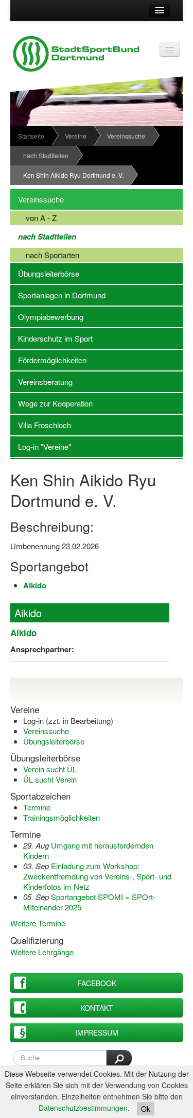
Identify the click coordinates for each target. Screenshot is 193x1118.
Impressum (96, 1032)
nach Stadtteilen (45, 155)
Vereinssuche (126, 135)
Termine (36, 807)
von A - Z (33, 217)
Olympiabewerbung (46, 316)
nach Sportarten (44, 254)
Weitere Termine (37, 923)
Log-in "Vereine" (40, 446)
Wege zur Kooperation (51, 403)
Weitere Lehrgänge (42, 951)
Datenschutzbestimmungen (83, 1108)
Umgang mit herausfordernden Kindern (88, 850)
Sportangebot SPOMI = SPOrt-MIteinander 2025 (89, 901)
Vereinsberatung (41, 381)
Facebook (96, 983)
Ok (145, 1109)
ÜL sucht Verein (50, 779)
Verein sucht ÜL (50, 769)
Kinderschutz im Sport (51, 338)
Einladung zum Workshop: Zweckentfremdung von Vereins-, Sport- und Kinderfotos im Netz (97, 876)
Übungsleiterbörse (44, 273)
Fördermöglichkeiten (48, 359)
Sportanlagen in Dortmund (58, 295)
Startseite (31, 135)
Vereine (75, 135)
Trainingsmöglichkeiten (61, 817)
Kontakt (96, 1008)
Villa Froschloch (40, 424)
